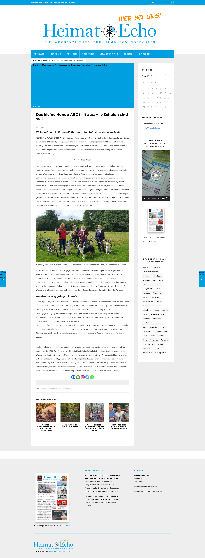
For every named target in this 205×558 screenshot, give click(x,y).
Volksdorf (146, 348)
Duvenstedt (155, 284)
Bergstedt (146, 280)
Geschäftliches (148, 301)
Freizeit (145, 297)
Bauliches (157, 276)
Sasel (145, 336)
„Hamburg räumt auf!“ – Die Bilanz (70, 426)
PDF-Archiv (151, 241)
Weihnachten (147, 353)
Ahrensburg (147, 267)
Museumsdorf (157, 323)
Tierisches (68, 389)
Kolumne (165, 310)
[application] (156, 175)
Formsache (157, 293)
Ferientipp (146, 293)
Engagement (147, 289)
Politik (163, 327)
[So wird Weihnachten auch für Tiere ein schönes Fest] (46, 412)
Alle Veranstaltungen (152, 128)
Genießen (128, 54)
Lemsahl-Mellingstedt (157, 314)
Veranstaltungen (109, 54)
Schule (61, 389)
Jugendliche (147, 310)
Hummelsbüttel (155, 306)
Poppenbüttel (162, 331)
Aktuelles (39, 54)
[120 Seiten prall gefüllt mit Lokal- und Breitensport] (119, 412)
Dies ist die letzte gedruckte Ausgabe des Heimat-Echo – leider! (94, 428)
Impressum (53, 552)
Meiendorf (146, 319)
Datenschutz (62, 552)
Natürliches (154, 327)
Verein (160, 344)
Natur (145, 327)
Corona (145, 284)
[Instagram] (83, 377)
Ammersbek (147, 276)
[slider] (154, 198)
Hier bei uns (55, 54)
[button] (156, 175)
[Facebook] (73, 377)
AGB (70, 552)
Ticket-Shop (88, 54)
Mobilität (146, 323)
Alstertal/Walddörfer (49, 389)
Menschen (157, 319)
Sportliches (154, 340)
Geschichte (155, 297)
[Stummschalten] (163, 198)
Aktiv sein (72, 54)
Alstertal (157, 267)
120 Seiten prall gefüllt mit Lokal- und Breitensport (119, 427)
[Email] (78, 377)
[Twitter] (87, 377)
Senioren (161, 336)
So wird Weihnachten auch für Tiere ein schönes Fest (46, 428)
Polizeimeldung (148, 331)
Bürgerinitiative (158, 280)
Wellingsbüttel (160, 353)
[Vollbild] (167, 198)
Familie (157, 289)
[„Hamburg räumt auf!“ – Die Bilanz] (70, 412)
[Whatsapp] (92, 377)
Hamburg (160, 301)
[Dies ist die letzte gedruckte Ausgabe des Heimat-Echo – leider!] (95, 412)
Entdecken (144, 54)
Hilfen (145, 306)
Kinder (156, 310)
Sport (145, 340)
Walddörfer (157, 348)
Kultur (145, 314)
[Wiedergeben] (145, 198)
